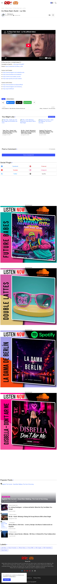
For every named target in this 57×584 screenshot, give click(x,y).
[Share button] (34, 102)
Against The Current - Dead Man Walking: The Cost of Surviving (46, 132)
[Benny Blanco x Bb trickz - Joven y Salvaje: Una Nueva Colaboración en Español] (4, 524)
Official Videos (8, 8)
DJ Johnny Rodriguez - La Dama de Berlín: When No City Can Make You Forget (30, 508)
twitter (15, 174)
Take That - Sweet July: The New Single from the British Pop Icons (10, 132)
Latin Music (4, 547)
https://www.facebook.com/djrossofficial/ (13, 84)
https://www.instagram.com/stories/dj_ (12, 86)
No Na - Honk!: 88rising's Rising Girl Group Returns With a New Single (28, 132)
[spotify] (35, 571)
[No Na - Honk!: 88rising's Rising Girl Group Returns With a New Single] (4, 516)
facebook (15, 166)
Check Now (12, 576)
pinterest (43, 166)
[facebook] (22, 571)
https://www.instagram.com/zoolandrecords (13, 72)
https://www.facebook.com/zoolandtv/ (12, 74)
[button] (51, 3)
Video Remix (4, 550)
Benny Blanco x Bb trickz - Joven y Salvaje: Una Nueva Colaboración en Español (30, 525)
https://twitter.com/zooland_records (12, 76)
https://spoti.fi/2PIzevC (8, 88)
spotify (44, 174)
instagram (44, 170)
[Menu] (2, 2)
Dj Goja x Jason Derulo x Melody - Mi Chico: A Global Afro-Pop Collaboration (32, 534)
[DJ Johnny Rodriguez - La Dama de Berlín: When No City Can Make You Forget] (4, 507)
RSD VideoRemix (47, 547)
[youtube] (27, 571)
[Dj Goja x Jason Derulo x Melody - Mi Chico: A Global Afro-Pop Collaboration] (4, 534)
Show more (51, 116)
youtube (15, 170)
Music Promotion (13, 547)
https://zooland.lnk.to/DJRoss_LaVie (14, 66)
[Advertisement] (28, 22)
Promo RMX (31, 547)
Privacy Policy (37, 578)
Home (2, 8)
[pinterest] (25, 571)
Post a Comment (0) (28, 155)
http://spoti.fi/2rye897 (18, 64)
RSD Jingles (38, 547)
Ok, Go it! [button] (6, 579)
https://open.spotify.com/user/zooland (12, 78)
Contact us (29, 578)
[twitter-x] (32, 571)
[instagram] (30, 571)
